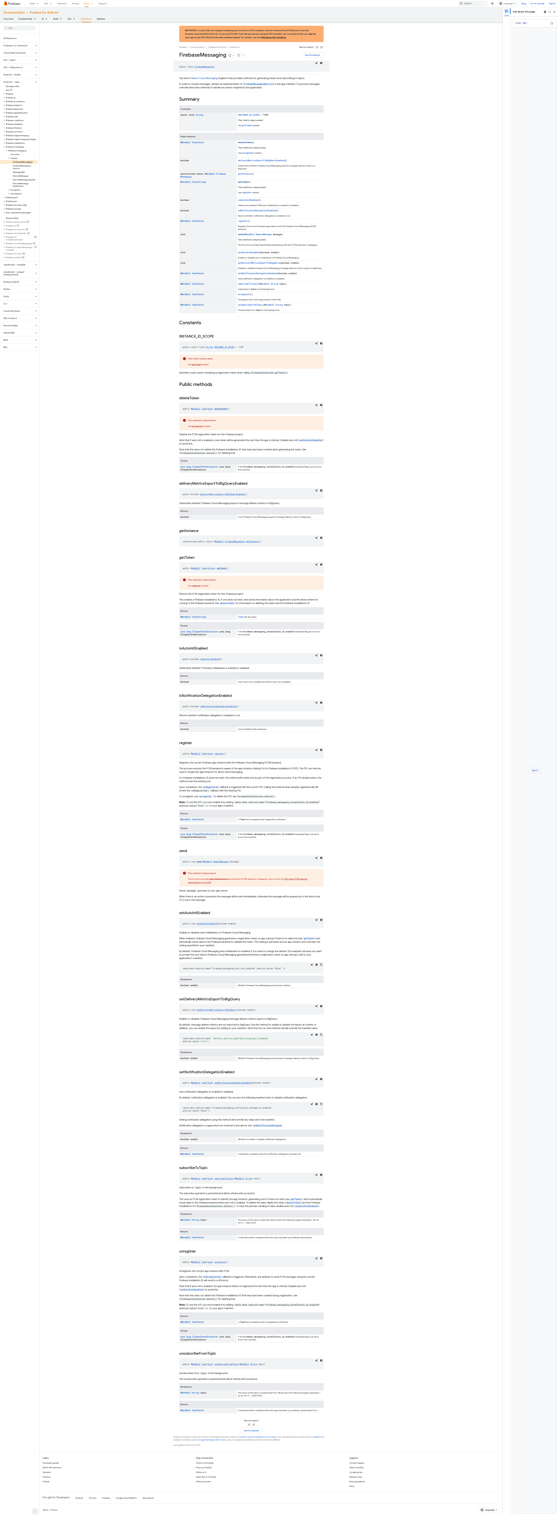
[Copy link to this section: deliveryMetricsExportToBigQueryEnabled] (250, 484)
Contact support (356, 1463)
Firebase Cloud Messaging (203, 78)
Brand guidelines (357, 1481)
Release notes (355, 1477)
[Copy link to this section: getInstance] (201, 531)
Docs (86, 3)
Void (200, 142)
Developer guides (51, 1463)
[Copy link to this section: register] (195, 743)
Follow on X (201, 1472)
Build (32, 3)
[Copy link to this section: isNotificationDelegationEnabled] (235, 696)
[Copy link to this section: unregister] (199, 1251)
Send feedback (312, 55)
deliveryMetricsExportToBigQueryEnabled (261, 160)
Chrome (92, 1498)
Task (194, 142)
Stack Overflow (356, 1467)
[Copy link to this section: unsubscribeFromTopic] (219, 1354)
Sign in (552, 3)
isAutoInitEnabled (248, 200)
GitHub (46, 1481)
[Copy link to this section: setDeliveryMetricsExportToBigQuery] (243, 999)
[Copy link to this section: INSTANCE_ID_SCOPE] (217, 336)
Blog (523, 3)
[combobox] (472, 3)
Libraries (46, 1477)
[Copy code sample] (321, 964)
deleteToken (245, 142)
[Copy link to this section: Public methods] (215, 384)
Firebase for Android (44, 12)
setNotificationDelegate (267, 1125)
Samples (101, 18)
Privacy (54, 1510)
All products (148, 1498)
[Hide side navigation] (35, 1511)
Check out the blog (204, 1463)
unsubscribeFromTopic (250, 304)
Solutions (62, 3)
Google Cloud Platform (126, 1498)
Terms (45, 1510)
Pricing (75, 3)
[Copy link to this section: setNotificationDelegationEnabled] (237, 1072)
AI (43, 18)
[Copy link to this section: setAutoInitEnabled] (213, 913)
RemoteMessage (264, 234)
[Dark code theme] (321, 63)
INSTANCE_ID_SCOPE (248, 114)
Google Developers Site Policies (212, 1440)
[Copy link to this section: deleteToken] (202, 398)
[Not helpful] (321, 47)
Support (103, 3)
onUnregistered (212, 1276)
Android (79, 1498)
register (247, 192)
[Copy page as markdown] (239, 55)
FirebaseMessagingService (259, 84)
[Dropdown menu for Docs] (92, 3)
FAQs (351, 1486)
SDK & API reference (52, 1467)
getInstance (245, 173)
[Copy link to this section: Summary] (202, 99)
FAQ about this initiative (273, 37)
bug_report (545, 12)
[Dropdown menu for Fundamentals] (35, 18)
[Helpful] (317, 47)
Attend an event (203, 1481)
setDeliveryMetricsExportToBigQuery (259, 262)
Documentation (14, 12)
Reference (86, 18)
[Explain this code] (316, 63)
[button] (17, 45)
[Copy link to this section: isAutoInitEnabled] (210, 648)
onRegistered (210, 787)
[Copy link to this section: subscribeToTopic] (210, 1168)
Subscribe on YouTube (206, 1477)
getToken (247, 125)
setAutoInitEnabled (249, 252)
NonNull (186, 142)
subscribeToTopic (248, 283)
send (240, 234)
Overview (8, 18)
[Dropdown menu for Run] (51, 3)
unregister (248, 152)
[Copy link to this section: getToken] (197, 558)
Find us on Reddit (204, 1467)
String (199, 114)
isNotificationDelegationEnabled (257, 210)
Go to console (537, 3)
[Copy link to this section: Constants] (204, 323)
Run (46, 3)
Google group (355, 1472)
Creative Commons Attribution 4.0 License (257, 1437)
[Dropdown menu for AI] (47, 18)
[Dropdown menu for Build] (38, 3)
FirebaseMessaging (204, 66)
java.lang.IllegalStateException (199, 466)
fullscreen (549, 12)
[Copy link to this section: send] (190, 851)
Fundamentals (25, 18)
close (554, 12)
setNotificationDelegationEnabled (257, 273)
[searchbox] (19, 28)
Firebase (183, 47)
